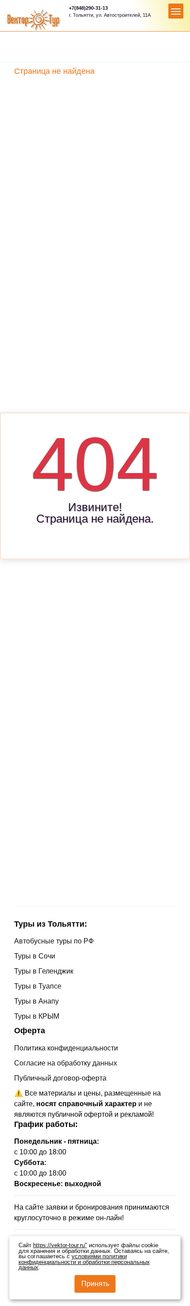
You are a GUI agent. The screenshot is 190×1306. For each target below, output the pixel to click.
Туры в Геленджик (43, 971)
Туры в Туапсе (37, 986)
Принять (95, 1283)
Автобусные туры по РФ (54, 941)
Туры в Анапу (36, 1001)
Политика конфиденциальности (66, 1048)
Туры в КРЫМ (36, 1016)
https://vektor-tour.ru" (60, 1245)
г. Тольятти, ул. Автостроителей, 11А (110, 15)
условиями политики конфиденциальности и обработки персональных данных (84, 1262)
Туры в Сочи (34, 956)
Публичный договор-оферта (60, 1078)
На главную (93, 538)
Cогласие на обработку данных (65, 1063)
